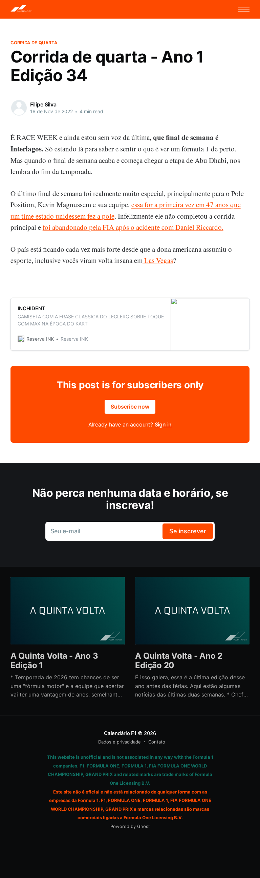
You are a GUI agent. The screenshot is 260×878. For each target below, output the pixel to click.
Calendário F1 (120, 733)
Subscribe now (130, 406)
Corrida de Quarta (33, 42)
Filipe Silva (43, 104)
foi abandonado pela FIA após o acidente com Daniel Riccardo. (133, 227)
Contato (156, 742)
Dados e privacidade (119, 742)
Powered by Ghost (130, 826)
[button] (244, 9)
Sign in (163, 424)
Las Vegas (158, 260)
